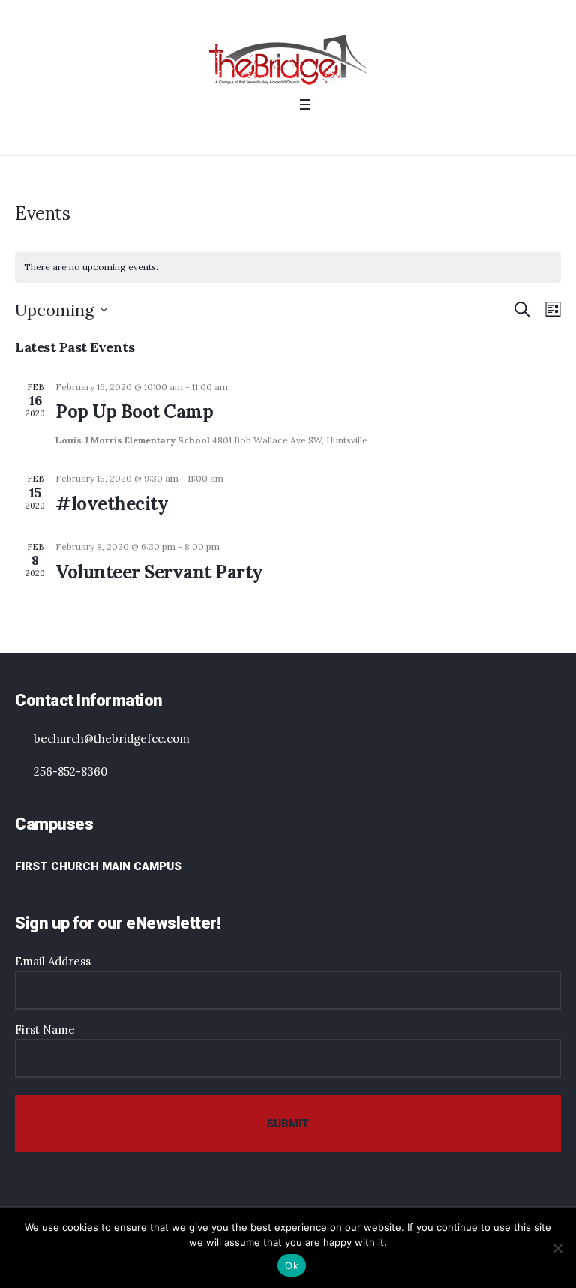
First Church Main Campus (98, 866)
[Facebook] (267, 132)
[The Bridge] (288, 59)
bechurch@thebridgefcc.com (112, 738)
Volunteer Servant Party (159, 572)
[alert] (288, 267)
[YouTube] (306, 132)
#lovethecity (112, 503)
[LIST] (550, 309)
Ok (291, 1265)
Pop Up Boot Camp (134, 411)
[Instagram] (286, 132)
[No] (557, 1248)
